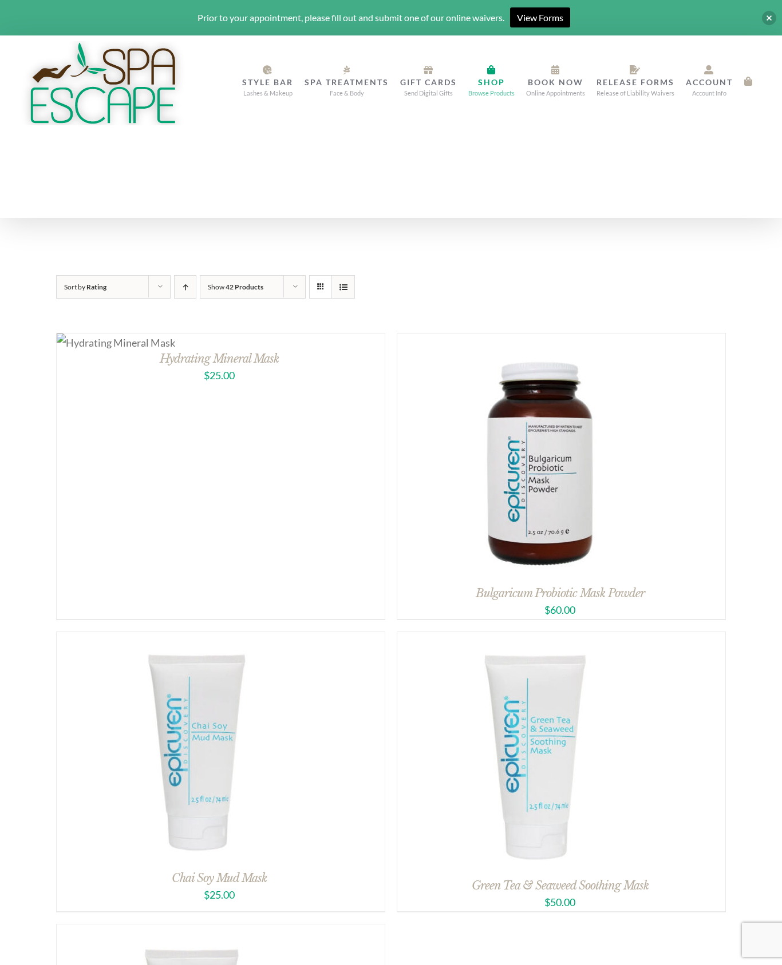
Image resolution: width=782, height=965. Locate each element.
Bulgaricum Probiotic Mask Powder (560, 593)
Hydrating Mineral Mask (219, 359)
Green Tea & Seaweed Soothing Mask (560, 885)
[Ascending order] (185, 287)
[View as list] (343, 287)
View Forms (540, 17)
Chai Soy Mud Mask (219, 878)
